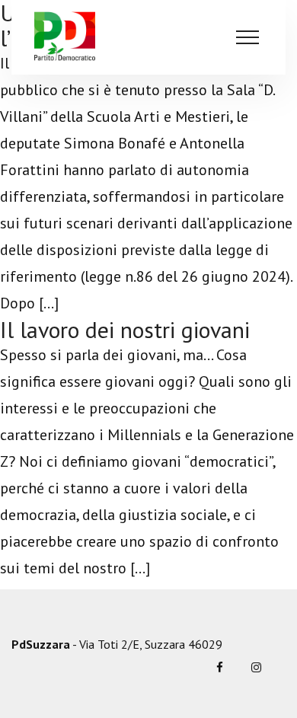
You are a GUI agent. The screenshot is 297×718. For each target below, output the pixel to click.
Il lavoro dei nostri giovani (125, 329)
